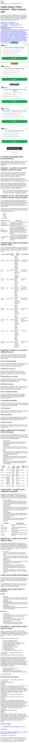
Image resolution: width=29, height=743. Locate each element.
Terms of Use (10, 731)
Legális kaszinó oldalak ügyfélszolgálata (12, 39)
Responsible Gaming (5, 733)
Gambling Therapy (7, 726)
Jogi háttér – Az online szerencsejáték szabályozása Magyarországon (14, 30)
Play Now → (14, 58)
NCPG (23, 726)
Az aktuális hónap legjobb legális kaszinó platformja (12, 29)
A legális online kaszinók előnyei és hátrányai (13, 40)
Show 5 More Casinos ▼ (14, 148)
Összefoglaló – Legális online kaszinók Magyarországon (14, 41)
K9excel (2, 1)
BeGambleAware (16, 726)
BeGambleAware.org (14, 152)
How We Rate (25, 731)
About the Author (13, 733)
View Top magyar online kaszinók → (9, 22)
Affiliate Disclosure (17, 731)
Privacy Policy (4, 731)
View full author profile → (6, 674)
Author (2, 2)
